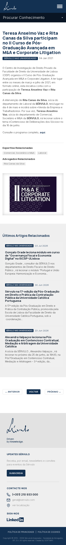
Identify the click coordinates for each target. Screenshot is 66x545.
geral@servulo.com (23, 499)
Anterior (12, 391)
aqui (42, 132)
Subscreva (16, 473)
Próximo (54, 391)
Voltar (33, 391)
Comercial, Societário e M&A (19, 152)
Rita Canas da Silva (14, 163)
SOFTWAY (49, 540)
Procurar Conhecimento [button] (24, 17)
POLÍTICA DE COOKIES (49, 532)
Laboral (42, 152)
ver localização (20, 505)
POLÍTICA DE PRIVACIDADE (21, 532)
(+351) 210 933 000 (25, 494)
